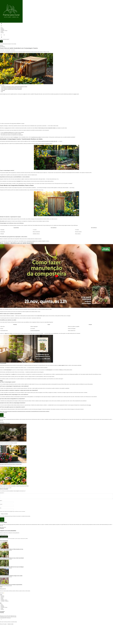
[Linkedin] (1, 528)
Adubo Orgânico (5, 411)
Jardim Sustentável (31, 411)
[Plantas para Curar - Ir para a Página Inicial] (56, 11)
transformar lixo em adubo (36, 137)
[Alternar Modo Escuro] (4, 35)
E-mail (1, 504)
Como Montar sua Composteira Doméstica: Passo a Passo (11, 87)
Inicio (2, 27)
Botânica (2, 28)
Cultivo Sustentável (18, 411)
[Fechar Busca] (1, 37)
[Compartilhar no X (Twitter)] (6, 412)
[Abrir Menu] (1, 24)
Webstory (2, 32)
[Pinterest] (3, 528)
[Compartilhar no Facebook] (5, 412)
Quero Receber (4, 536)
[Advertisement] (26, 108)
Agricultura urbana (11, 411)
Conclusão (3, 90)
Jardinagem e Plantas (4, 30)
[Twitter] (2, 528)
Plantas (2, 31)
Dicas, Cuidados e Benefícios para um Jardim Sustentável (11, 89)
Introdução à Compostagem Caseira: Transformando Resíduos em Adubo (14, 86)
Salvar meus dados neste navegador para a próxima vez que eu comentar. (13, 511)
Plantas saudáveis (46, 411)
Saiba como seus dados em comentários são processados (21, 516)
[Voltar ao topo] (1, 619)
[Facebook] (0, 528)
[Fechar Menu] (1, 26)
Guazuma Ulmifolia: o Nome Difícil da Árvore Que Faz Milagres (12, 566)
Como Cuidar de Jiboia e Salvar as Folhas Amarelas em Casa (11, 549)
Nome (1, 500)
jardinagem (2, 29)
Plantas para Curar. (13, 615)
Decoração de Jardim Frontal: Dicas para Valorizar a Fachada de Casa (10, 464)
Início (1, 46)
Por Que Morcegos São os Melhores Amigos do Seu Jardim (11, 575)
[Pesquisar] (1, 41)
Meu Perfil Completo (3, 527)
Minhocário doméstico (39, 411)
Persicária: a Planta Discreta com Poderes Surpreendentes (11, 584)
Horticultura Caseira (24, 411)
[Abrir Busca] (1, 35)
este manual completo (31, 241)
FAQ (2, 91)
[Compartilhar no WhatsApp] (4, 412)
